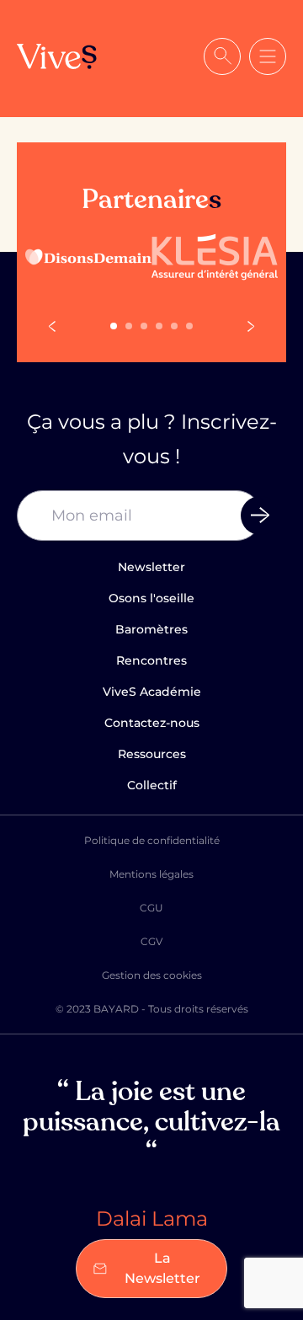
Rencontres (151, 660)
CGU (151, 907)
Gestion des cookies (152, 975)
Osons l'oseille (151, 598)
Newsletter (151, 566)
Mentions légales (151, 874)
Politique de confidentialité (152, 840)
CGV (151, 941)
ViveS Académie (152, 691)
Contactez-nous (151, 722)
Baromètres (151, 629)
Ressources (152, 754)
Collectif (152, 785)
